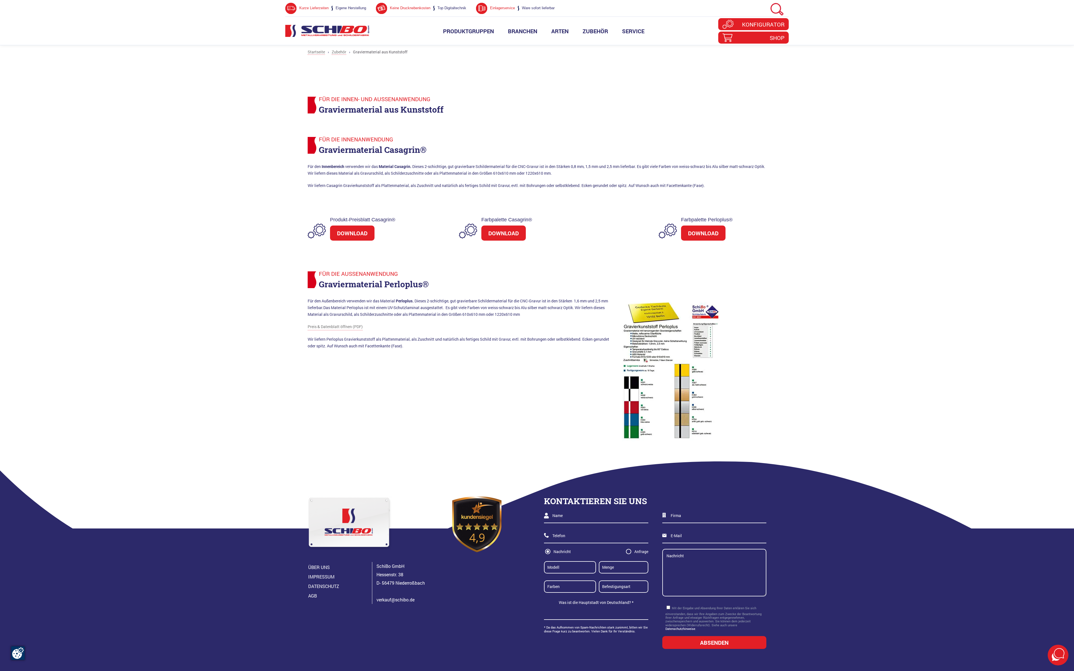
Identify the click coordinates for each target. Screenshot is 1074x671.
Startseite (316, 51)
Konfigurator (763, 24)
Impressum (321, 577)
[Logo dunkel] (327, 31)
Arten (560, 31)
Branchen (522, 31)
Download (352, 233)
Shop (777, 37)
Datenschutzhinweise (680, 628)
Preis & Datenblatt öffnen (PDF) (335, 326)
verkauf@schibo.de (395, 600)
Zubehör (595, 31)
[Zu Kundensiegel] (476, 524)
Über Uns (319, 567)
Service (633, 31)
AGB (312, 596)
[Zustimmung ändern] (18, 653)
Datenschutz (323, 586)
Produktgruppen (468, 31)
